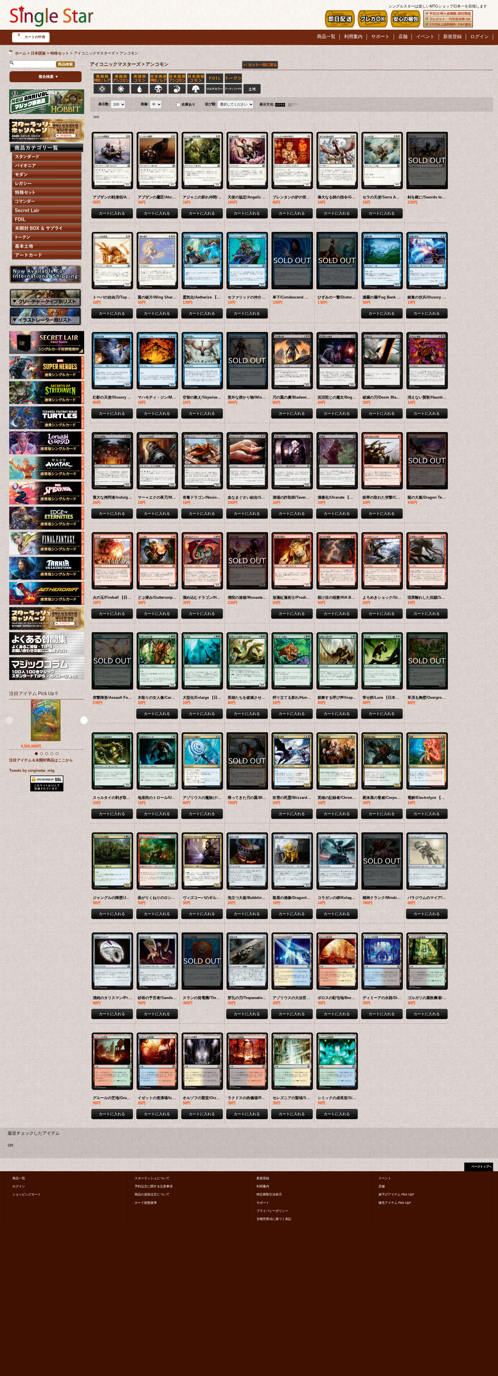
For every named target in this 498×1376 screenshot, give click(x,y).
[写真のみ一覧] (281, 104)
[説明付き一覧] (294, 104)
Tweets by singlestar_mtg (31, 770)
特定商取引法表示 (269, 1194)
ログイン (18, 1186)
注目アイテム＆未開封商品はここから (41, 760)
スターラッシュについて (152, 1178)
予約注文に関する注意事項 (154, 1186)
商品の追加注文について (152, 1194)
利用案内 (262, 1186)
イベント (384, 1178)
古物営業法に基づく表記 (273, 1219)
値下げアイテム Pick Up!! (396, 1194)
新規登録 (262, 1178)
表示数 (104, 104)
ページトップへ (481, 1166)
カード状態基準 (146, 1202)
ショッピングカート (26, 1194)
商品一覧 (18, 1178)
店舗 (381, 1186)
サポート (262, 1202)
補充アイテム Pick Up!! (394, 1202)
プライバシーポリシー (272, 1210)
